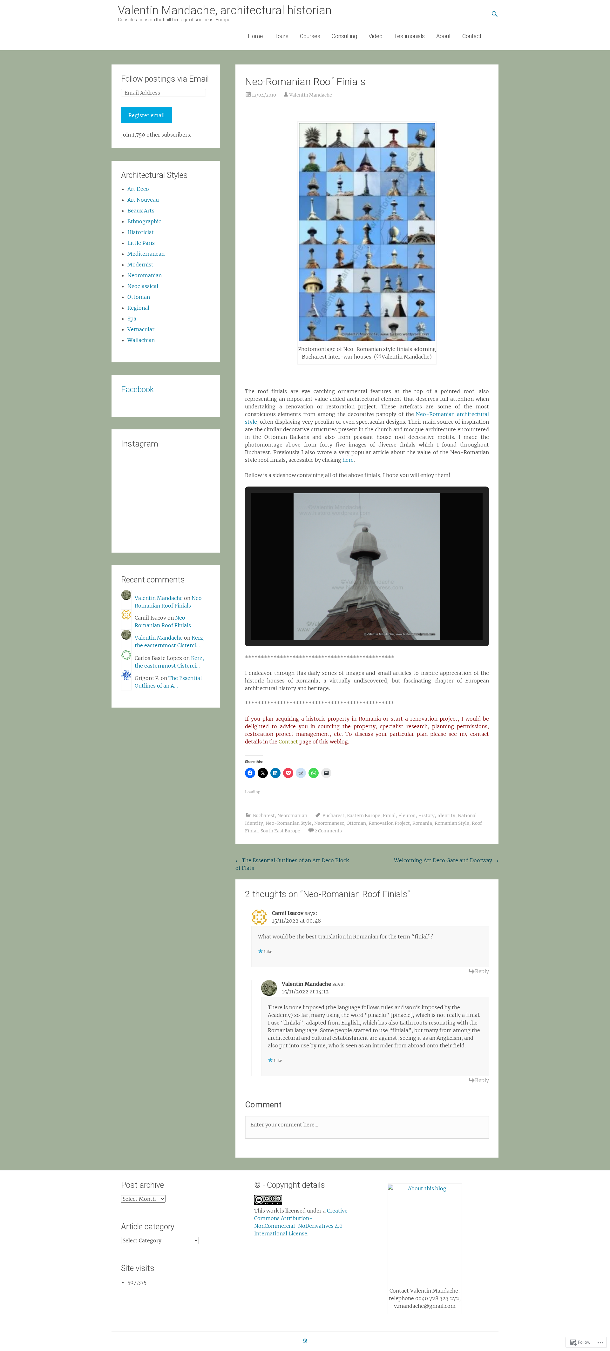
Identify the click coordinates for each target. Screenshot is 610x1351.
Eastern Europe (363, 815)
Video (376, 36)
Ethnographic (144, 221)
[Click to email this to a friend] (326, 773)
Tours (281, 36)
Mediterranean (146, 254)
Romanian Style (452, 823)
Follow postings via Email (165, 79)
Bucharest (264, 815)
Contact (472, 36)
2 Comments (328, 831)
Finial (389, 815)
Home (255, 36)
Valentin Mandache (310, 95)
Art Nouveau (143, 200)
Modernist (140, 264)
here (348, 460)
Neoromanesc (329, 823)
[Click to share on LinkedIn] (275, 773)
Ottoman (356, 823)
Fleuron (407, 815)
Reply (482, 971)
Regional (138, 308)
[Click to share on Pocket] (288, 773)
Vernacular (140, 329)
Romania (422, 823)
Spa (131, 318)
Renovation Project (389, 823)
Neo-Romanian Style (289, 823)
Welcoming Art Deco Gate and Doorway (446, 860)
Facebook (137, 389)
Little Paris (141, 243)
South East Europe (280, 831)
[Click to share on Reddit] (301, 773)
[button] (352, 622)
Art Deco (138, 189)
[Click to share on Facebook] (250, 773)
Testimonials (409, 36)
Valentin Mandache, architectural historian (225, 10)
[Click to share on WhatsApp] (313, 773)
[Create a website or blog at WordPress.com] (305, 1341)
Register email (146, 115)
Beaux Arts (140, 210)
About (443, 36)
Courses (310, 36)
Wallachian (141, 340)
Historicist (140, 232)
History (426, 815)
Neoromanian (292, 815)
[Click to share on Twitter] (263, 773)
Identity (446, 815)
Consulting (344, 36)
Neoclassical (142, 286)
